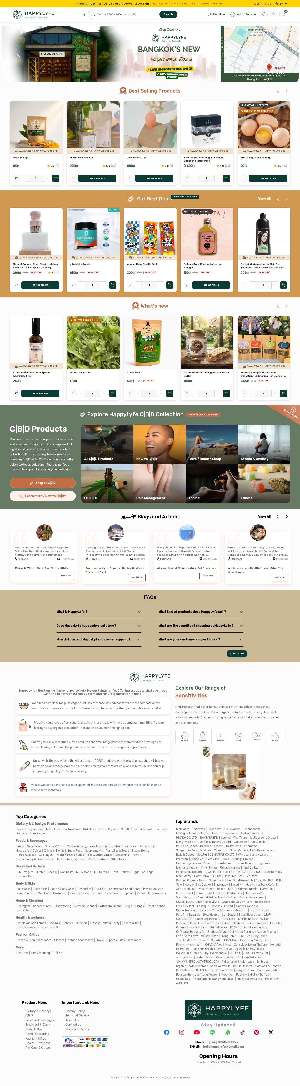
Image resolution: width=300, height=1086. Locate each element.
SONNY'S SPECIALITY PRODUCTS (197, 961)
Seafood (102, 859)
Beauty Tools (79, 893)
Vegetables (34, 846)
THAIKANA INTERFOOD (247, 872)
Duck (82, 859)
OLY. (230, 889)
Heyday (190, 884)
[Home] (83, 14)
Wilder (199, 957)
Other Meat (118, 859)
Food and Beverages (39, 1020)
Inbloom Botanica (249, 957)
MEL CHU (274, 923)
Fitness (95, 923)
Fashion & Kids (27, 934)
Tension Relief (249, 264)
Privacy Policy (75, 1011)
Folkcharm (215, 829)
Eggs (136, 872)
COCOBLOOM (184, 919)
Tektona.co (229, 961)
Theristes (198, 829)
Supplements (94, 850)
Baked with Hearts (243, 884)
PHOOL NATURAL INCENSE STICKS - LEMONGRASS (262, 374)
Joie (179, 884)
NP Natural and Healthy (253, 854)
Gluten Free (52, 829)
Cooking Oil (46, 855)
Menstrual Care (153, 889)
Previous (18, 54)
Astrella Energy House (249, 949)
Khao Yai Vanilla (220, 966)
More (20, 947)
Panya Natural (245, 970)
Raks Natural (232, 829)
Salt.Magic (229, 914)
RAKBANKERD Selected (215, 837)
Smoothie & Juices (29, 850)
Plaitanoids (234, 893)
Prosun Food (206, 889)
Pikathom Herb (208, 833)
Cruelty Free (129, 829)
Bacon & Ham (25, 876)
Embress (262, 961)
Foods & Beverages (31, 841)
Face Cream (113, 893)
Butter (40, 872)
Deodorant (85, 889)
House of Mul (184, 893)
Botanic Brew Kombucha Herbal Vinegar (145, 266)
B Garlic (211, 872)
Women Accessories (80, 940)
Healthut (241, 910)
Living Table (228, 936)
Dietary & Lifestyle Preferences (42, 824)
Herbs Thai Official (218, 859)
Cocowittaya (258, 910)
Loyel (229, 949)
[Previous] (277, 91)
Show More (237, 653)
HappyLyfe (23, 559)
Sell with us (262, 3)
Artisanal (146, 829)
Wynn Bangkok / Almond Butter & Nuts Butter (206, 897)
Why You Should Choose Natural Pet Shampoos (186, 568)
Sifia (246, 953)
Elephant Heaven (187, 867)
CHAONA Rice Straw (218, 944)
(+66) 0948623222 (223, 1042)
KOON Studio (238, 927)
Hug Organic (258, 842)
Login (239, 14)
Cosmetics (60, 893)
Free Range (37, 833)
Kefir (134, 846)
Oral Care (100, 889)
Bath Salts (40, 889)
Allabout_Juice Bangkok (249, 923)
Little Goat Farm (187, 936)
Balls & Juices (185, 854)
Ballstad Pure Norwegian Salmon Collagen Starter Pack (146, 159)
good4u (231, 957)
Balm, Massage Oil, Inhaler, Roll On (38, 927)
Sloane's (235, 850)
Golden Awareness (251, 897)
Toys (100, 940)
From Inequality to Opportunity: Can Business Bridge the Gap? (115, 570)
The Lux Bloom (243, 863)
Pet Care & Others (38, 1048)
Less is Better (185, 906)
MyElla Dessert (242, 966)
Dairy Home (233, 846)
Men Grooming (26, 893)
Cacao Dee (76, 372)
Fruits (20, 846)
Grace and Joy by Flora (237, 902)
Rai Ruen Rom (248, 876)
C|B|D (29, 1015)
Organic (113, 829)
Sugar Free (35, 829)
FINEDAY (244, 936)
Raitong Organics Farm (191, 880)
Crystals (54, 923)
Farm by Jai (260, 953)
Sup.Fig (202, 854)
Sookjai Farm (248, 833)
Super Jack (216, 880)
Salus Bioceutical (250, 914)
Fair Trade (161, 829)
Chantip (216, 940)
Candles (68, 923)
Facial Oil (143, 893)
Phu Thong (240, 837)
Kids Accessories (130, 940)
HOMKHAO (266, 889)
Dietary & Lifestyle (38, 1011)
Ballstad (229, 919)
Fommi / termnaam (189, 944)
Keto (102, 829)
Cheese (53, 872)
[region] (150, 54)
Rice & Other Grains (99, 855)
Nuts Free (89, 829)
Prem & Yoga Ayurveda (217, 910)
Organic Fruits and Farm (192, 927)
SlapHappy (221, 884)
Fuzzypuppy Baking (249, 979)
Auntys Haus (184, 957)
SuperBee (197, 859)
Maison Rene (214, 957)
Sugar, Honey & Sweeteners (35, 859)
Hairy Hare (183, 949)
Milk (19, 872)
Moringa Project (242, 859)
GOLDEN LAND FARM (189, 902)
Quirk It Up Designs (242, 932)
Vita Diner (224, 923)
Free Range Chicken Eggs (199, 157)
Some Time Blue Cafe (210, 893)
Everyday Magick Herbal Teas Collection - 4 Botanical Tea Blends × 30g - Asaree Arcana (205, 374)
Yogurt (28, 872)
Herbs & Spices (26, 855)
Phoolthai (227, 974)
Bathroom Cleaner (110, 906)
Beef (59, 859)
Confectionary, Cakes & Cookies (88, 846)
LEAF (267, 914)
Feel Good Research (240, 880)
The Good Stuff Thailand (192, 940)
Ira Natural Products (189, 872)
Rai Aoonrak (257, 927)
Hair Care (96, 893)
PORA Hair (230, 940)
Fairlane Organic (246, 889)
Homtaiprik (224, 863)
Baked (221, 889)
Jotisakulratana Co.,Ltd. (215, 842)
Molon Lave (247, 961)
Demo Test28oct (187, 910)
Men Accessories (40, 940)
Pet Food (23, 953)
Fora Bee (224, 872)
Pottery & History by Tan (252, 974)
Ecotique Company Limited (215, 906)
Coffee (116, 846)
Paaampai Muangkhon (254, 940)
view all (264, 198)
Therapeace (229, 833)
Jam (115, 872)
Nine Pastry (183, 876)
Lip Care (129, 893)
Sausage (147, 872)
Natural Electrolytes (25, 157)
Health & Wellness (37, 1043)
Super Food (74, 850)
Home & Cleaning (29, 900)
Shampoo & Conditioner (124, 889)
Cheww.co (220, 850)
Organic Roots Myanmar (192, 966)
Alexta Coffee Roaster (258, 850)
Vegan (21, 829)
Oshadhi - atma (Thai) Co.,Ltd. (239, 867)
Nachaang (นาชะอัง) (208, 919)
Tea (125, 846)
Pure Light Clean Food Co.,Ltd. (195, 923)
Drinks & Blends (54, 850)
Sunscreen (159, 893)
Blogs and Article (77, 1029)
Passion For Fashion (268, 966)
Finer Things (209, 867)
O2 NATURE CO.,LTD (222, 854)
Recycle (22, 833)
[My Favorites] (264, 14)
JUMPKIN (182, 983)
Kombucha (147, 846)
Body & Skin (25, 883)
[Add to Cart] (169, 178)
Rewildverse (211, 914)
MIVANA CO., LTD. (186, 837)
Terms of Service (77, 1015)
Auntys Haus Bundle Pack (85, 264)
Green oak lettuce (23, 372)
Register (251, 14)
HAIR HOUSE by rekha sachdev (213, 970)
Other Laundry (42, 906)
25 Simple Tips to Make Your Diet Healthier (41, 568)
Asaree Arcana (266, 932)
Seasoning (122, 855)
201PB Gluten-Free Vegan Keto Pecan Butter (149, 374)
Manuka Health (254, 893)
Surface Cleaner (85, 906)
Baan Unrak (201, 876)
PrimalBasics (218, 927)
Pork (91, 859)
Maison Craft (209, 936)
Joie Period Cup (79, 157)
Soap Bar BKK (264, 880)
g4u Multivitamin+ (24, 264)
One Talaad (183, 970)
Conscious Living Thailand (251, 944)
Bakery (125, 872)
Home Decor (25, 910)
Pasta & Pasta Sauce (70, 855)
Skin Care (44, 893)
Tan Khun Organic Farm (207, 949)
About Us (72, 1020)
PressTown (272, 979)
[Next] (286, 91)
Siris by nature (247, 919)
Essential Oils (131, 923)
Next (282, 54)
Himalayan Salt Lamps (31, 923)
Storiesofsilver (217, 932)
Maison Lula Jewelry (189, 953)
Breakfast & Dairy (30, 866)
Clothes (22, 940)
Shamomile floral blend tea (193, 850)
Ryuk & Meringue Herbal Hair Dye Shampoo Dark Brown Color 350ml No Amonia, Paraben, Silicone (206, 266)
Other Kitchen (156, 906)
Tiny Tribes (260, 936)
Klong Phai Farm (186, 842)
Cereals (104, 872)
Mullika (264, 919)
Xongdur (275, 944)
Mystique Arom (186, 833)
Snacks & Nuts (54, 846)
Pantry (136, 855)
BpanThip (230, 876)
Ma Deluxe (204, 884)
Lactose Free (71, 829)
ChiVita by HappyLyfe (190, 932)
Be (261, 833)
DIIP (278, 880)
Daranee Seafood (211, 846)
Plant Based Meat (117, 850)
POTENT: (235, 953)
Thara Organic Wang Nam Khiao (213, 979)
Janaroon (240, 842)
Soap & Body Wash (62, 889)
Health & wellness (30, 917)
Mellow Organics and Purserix (195, 863)
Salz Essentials (267, 970)
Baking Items (140, 850)
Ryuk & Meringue (216, 953)
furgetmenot (265, 863)
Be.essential (263, 902)
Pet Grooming (40, 953)
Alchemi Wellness (247, 906)
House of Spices (186, 846)
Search (168, 14)
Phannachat (252, 829)
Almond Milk (88, 872)
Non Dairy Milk (69, 872)
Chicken (70, 859)
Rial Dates (182, 829)
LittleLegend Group (263, 837)
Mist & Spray (111, 923)
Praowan (182, 859)
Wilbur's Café (266, 884)
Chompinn (250, 846)
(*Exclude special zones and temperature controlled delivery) (187, 3)
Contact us (73, 1024)
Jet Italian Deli (185, 889)
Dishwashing (63, 906)
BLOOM (216, 876)
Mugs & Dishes (134, 906)
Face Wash (24, 889)
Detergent (23, 906)
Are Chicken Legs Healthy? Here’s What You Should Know (255, 570)
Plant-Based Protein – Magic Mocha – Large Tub (263, 159)
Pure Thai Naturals (188, 914)
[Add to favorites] (16, 178)
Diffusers (82, 923)
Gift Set (58, 953)
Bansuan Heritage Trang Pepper (197, 974)
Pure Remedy (273, 872)
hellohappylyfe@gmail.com (223, 1046)
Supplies (111, 940)
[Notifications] (273, 14)
